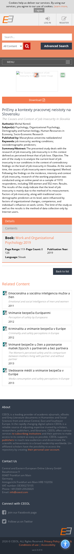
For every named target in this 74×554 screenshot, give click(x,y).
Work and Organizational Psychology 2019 (29, 240)
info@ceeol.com (19, 492)
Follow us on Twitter (20, 521)
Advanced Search (56, 46)
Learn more (60, 6)
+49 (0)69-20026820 (22, 489)
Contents (11, 228)
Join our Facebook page (22, 512)
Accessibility (48, 545)
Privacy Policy (52, 541)
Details (10, 221)
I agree (39, 10)
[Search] (26, 46)
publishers (8, 440)
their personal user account (43, 449)
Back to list (62, 271)
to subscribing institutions (26, 433)
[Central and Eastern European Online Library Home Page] (8, 19)
